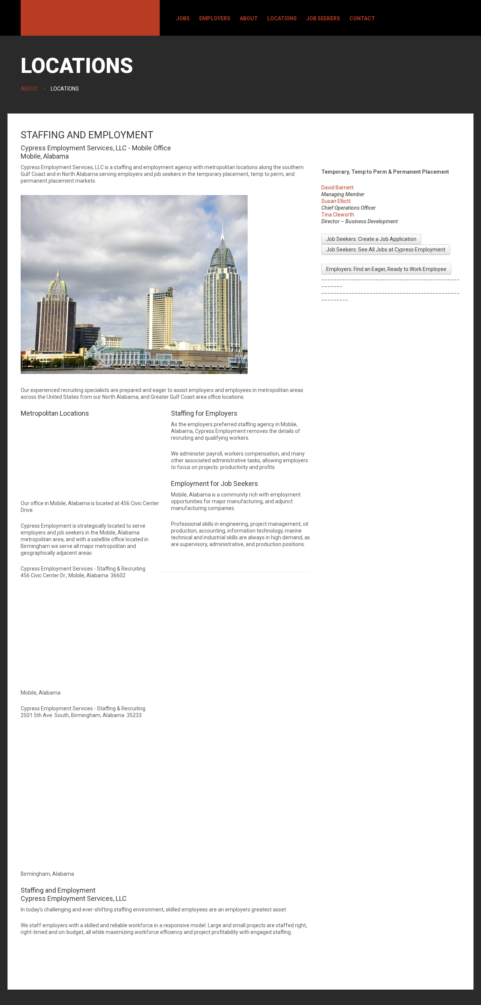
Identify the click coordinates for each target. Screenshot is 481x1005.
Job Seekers (323, 18)
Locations (282, 18)
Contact (362, 18)
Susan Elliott (336, 201)
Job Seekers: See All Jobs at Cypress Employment (385, 250)
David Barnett (337, 188)
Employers (214, 18)
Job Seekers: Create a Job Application (371, 239)
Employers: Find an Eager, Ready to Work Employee (386, 269)
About (249, 18)
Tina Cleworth (337, 215)
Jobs (183, 18)
